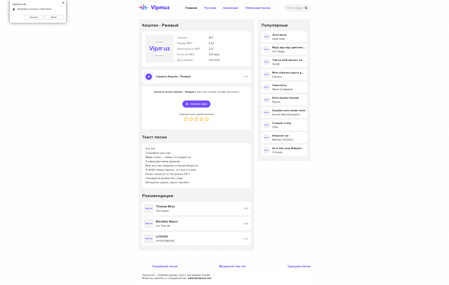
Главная (191, 8)
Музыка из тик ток (232, 266)
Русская (210, 8)
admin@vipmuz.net (200, 278)
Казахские (230, 8)
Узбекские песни (258, 8)
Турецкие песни (298, 266)
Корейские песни (165, 266)
